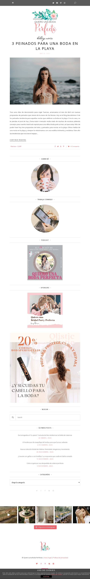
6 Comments (74, 146)
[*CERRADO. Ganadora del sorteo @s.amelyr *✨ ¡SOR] (81, 514)
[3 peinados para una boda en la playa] (45, 81)
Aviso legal (47, 558)
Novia (49, 38)
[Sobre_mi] (45, 191)
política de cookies (56, 574)
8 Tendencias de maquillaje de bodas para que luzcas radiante (45, 442)
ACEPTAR (46, 576)
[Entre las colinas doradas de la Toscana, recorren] (8, 514)
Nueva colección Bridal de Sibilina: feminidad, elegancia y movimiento (45, 449)
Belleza (41, 38)
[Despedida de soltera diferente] (45, 327)
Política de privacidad (60, 558)
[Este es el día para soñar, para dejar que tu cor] (26, 514)
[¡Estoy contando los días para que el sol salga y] (63, 514)
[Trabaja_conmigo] (45, 232)
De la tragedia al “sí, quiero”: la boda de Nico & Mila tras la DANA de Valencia (45, 435)
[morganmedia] (45, 551)
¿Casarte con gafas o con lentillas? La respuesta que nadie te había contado (45, 456)
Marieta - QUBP (16, 146)
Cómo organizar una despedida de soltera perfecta (45, 463)
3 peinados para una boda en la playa (45, 46)
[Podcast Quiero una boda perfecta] (45, 280)
